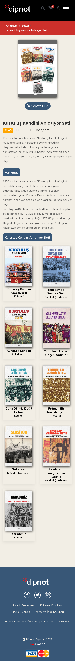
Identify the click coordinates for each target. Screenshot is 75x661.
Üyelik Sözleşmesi (24, 605)
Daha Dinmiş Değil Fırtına (18, 410)
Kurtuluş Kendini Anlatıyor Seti (27, 237)
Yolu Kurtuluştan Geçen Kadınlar (56, 353)
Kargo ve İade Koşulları (50, 612)
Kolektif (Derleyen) (56, 297)
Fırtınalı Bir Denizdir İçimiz (56, 410)
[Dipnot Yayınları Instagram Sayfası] (48, 595)
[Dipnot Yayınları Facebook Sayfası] (27, 595)
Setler (25, 26)
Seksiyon (19, 469)
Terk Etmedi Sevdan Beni (56, 292)
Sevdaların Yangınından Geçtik (56, 473)
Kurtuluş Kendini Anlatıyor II (19, 291)
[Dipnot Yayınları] (17, 8)
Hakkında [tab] (11, 173)
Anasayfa (12, 26)
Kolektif (18, 296)
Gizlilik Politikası (21, 612)
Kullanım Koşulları (51, 605)
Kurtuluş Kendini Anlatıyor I (19, 353)
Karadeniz (19, 534)
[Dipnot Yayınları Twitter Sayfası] (37, 595)
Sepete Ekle (39, 106)
